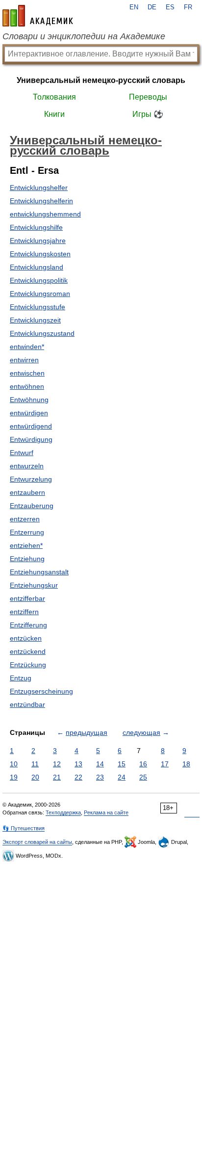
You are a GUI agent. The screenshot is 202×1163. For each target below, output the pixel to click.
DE (152, 7)
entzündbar (27, 704)
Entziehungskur (34, 585)
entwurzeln (27, 466)
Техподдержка (63, 812)
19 (14, 777)
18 (186, 764)
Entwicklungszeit (35, 320)
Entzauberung (31, 506)
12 (57, 764)
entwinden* (27, 347)
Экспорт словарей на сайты (37, 842)
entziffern (24, 612)
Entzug (20, 678)
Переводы (148, 97)
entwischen (27, 373)
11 (35, 764)
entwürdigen (29, 413)
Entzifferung (28, 625)
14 (100, 764)
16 (143, 764)
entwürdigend (31, 426)
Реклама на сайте (106, 812)
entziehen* (26, 545)
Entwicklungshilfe (36, 227)
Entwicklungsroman (40, 294)
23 (100, 777)
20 (35, 777)
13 (78, 764)
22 (78, 777)
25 (143, 777)
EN (133, 7)
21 (57, 777)
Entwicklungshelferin (41, 201)
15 (122, 764)
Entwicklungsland (36, 267)
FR (188, 7)
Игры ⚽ (147, 114)
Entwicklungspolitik (39, 280)
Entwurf (21, 453)
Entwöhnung (29, 400)
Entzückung (28, 665)
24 (122, 777)
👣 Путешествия (23, 828)
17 (165, 764)
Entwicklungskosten (40, 254)
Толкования (54, 97)
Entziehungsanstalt (39, 572)
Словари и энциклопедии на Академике (83, 36)
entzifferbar (27, 598)
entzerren (25, 519)
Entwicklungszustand (42, 333)
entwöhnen (27, 386)
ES (170, 7)
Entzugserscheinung (41, 691)
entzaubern (27, 492)
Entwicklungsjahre (38, 240)
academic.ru (37, 16)
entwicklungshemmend (45, 214)
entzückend (28, 651)
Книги (54, 114)
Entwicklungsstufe (37, 307)
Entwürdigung (31, 439)
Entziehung (27, 559)
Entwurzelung (31, 479)
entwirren (24, 360)
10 (14, 764)
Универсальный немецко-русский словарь (101, 80)
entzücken (26, 638)
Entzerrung (27, 532)
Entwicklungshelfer (39, 187)
